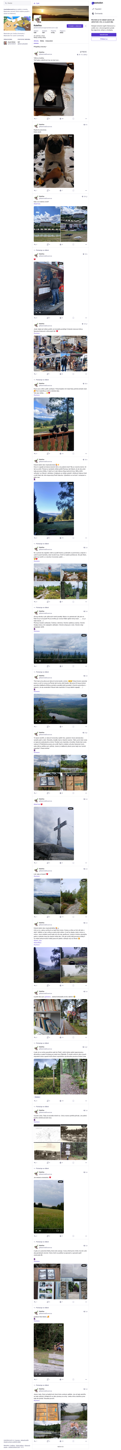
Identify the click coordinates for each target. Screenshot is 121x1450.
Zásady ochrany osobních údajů (12, 1442)
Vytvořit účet (104, 35)
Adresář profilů (24, 1440)
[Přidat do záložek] (73, 119)
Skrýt (70, 64)
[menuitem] (49, 288)
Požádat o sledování (74, 26)
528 (35, 32)
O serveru (17, 1440)
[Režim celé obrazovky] (61, 312)
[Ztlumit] (40, 312)
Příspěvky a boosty (40, 47)
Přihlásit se (103, 39)
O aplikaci (12, 1445)
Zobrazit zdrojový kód (14, 1447)
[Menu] (85, 26)
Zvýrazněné (49, 41)
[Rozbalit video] (57, 312)
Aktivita (36, 41)
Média (42, 41)
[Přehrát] (36, 312)
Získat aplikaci (20, 1445)
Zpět (37, 3)
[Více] (86, 119)
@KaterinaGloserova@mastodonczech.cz (45, 27)
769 (43, 32)
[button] (49, 288)
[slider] (48, 310)
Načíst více (61, 1446)
